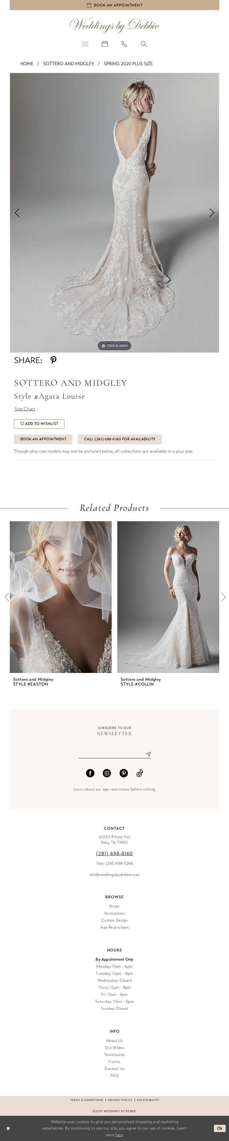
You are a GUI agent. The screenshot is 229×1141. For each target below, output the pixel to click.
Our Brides (114, 1047)
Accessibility (148, 1100)
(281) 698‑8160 (114, 853)
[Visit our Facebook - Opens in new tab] (90, 773)
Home (27, 63)
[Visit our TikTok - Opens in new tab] (139, 773)
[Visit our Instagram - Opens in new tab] (107, 773)
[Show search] (144, 44)
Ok (220, 1128)
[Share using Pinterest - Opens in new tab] (53, 360)
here (119, 1134)
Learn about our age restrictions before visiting (114, 789)
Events (114, 1061)
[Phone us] (124, 44)
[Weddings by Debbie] (114, 25)
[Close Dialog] (8, 1128)
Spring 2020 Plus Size (128, 63)
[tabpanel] (114, 212)
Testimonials (114, 1054)
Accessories (114, 913)
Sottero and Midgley (68, 63)
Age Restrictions (114, 927)
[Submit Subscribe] (146, 754)
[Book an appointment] (105, 44)
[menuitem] (85, 44)
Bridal (114, 906)
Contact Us (114, 1068)
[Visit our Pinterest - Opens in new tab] (124, 773)
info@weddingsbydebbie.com (114, 874)
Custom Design (114, 920)
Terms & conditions (86, 1100)
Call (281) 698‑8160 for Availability (120, 439)
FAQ (114, 1075)
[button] (85, 44)
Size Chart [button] (25, 408)
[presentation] (61, 597)
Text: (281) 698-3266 (114, 863)
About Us (114, 1040)
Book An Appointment (43, 439)
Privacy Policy (120, 1100)
